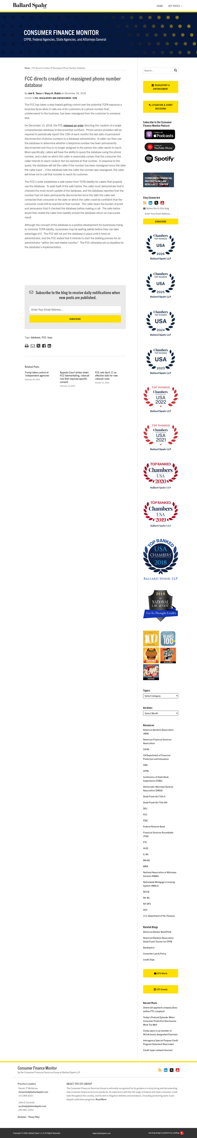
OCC (145, 909)
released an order (73, 125)
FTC (145, 842)
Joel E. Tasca (35, 93)
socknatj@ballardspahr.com (32, 1106)
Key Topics (174, 6)
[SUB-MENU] (181, 6)
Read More (101, 1099)
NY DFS (147, 903)
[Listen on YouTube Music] (159, 150)
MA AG (146, 860)
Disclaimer (22, 1116)
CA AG (146, 749)
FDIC (145, 820)
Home (160, 6)
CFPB (146, 770)
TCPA (74, 98)
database (35, 337)
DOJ (145, 808)
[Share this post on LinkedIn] (49, 346)
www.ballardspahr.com (102, 1133)
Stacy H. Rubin (52, 93)
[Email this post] (33, 346)
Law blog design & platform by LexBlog (164, 1133)
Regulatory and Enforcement (55, 98)
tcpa (50, 337)
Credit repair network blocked (157, 1050)
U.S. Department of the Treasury (159, 915)
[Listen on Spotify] (159, 161)
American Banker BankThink (157, 931)
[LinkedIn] (150, 202)
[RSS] (144, 202)
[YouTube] (162, 202)
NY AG (146, 897)
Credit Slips (149, 959)
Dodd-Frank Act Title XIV (155, 802)
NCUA (146, 891)
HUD (145, 848)
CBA (145, 764)
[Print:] (27, 345)
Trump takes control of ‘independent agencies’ (37, 374)
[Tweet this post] (38, 346)
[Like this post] (44, 346)
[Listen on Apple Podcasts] (159, 138)
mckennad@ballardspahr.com (33, 1091)
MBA (145, 866)
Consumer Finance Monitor (61, 32)
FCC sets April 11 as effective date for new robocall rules (106, 375)
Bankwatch (148, 947)
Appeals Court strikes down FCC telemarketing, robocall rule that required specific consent (74, 377)
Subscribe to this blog (157, 208)
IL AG (145, 854)
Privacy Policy (34, 1116)
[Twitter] (156, 202)
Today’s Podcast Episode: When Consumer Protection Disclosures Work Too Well (159, 1021)
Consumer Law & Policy (154, 953)
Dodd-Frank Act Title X (154, 796)
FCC (36, 98)
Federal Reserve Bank (154, 826)
